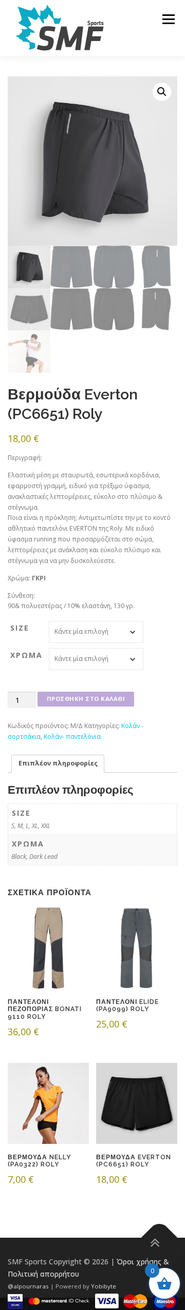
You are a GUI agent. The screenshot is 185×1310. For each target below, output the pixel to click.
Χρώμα (26, 655)
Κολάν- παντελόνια (72, 736)
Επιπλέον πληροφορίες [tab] (58, 763)
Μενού (168, 19)
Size (19, 628)
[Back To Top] (159, 1237)
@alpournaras (29, 1286)
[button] (162, 92)
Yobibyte (103, 1286)
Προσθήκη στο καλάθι (86, 698)
